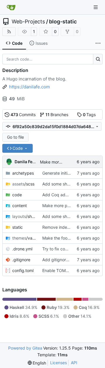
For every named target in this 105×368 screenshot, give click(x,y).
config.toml (23, 270)
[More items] (98, 43)
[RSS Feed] (9, 31)
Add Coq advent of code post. (71, 194)
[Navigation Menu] (96, 7)
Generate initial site (60, 173)
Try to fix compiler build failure (71, 248)
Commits (23, 114)
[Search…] (98, 59)
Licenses (58, 362)
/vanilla (24, 237)
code (17, 194)
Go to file (15, 137)
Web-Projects (28, 22)
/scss (23, 183)
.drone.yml (22, 248)
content (19, 205)
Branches (57, 114)
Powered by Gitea (25, 347)
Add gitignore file (58, 259)
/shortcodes (24, 216)
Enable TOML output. (62, 270)
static (17, 227)
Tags (89, 114)
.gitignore (21, 259)
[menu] (37, 362)
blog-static (63, 22)
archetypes (23, 173)
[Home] (11, 7)
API (74, 362)
